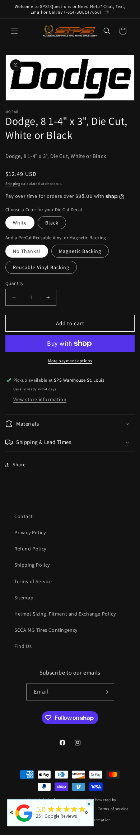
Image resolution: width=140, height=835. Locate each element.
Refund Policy (30, 548)
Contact (23, 516)
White (20, 222)
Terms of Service (33, 581)
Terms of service (113, 808)
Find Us (23, 646)
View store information (39, 399)
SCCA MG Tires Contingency (46, 630)
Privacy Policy (30, 532)
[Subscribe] (106, 692)
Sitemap (23, 597)
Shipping (12, 183)
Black (52, 222)
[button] (14, 31)
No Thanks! (27, 251)
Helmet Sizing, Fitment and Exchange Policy (65, 614)
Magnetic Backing (80, 251)
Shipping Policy (32, 565)
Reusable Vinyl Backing (41, 267)
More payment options (70, 360)
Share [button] (19, 464)
